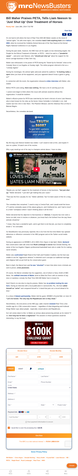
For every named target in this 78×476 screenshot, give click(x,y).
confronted (19, 255)
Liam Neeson (60, 457)
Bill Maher (9, 457)
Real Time (36, 460)
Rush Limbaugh (26, 460)
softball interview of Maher (24, 275)
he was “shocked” (37, 265)
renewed (52, 304)
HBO (43, 460)
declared (66, 242)
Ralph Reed (15, 460)
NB (67, 457)
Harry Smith (41, 457)
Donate (71, 465)
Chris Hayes (19, 457)
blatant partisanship (22, 296)
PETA (8, 460)
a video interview (51, 81)
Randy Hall (10, 27)
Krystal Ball (50, 457)
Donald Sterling (30, 457)
